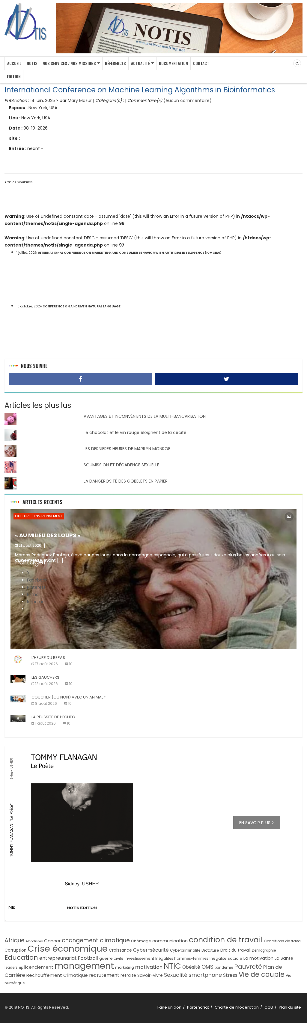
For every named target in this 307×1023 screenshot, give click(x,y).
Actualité (140, 63)
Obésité (191, 967)
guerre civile (111, 958)
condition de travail (226, 940)
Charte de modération (237, 1007)
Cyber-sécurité (151, 950)
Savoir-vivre (150, 975)
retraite (128, 975)
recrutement (104, 975)
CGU (268, 1007)
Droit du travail (235, 950)
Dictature (210, 950)
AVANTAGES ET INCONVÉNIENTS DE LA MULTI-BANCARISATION (145, 416)
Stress (230, 975)
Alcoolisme (34, 941)
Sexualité (175, 975)
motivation (148, 967)
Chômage (141, 941)
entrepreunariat (58, 958)
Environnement (48, 516)
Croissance (120, 950)
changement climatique (96, 940)
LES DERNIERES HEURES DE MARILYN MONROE (127, 449)
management (84, 966)
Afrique (14, 940)
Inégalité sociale (226, 958)
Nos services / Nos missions (69, 63)
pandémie (224, 967)
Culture (23, 516)
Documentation (173, 63)
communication (170, 941)
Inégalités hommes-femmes (181, 958)
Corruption (15, 950)
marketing (124, 967)
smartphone (205, 975)
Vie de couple (262, 974)
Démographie (264, 950)
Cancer (52, 941)
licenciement (38, 967)
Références (115, 63)
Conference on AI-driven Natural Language (82, 306)
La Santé (284, 958)
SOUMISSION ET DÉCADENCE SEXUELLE (121, 465)
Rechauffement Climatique (57, 975)
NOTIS (32, 63)
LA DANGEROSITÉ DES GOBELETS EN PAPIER (126, 481)
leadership (13, 967)
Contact (201, 63)
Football (88, 958)
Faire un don (169, 1007)
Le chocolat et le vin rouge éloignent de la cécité (135, 432)
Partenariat (198, 1007)
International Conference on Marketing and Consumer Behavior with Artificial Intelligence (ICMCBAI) (130, 252)
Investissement (139, 958)
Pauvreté (248, 966)
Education (21, 957)
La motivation (258, 958)
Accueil (14, 63)
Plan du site (290, 1007)
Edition (14, 76)
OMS (207, 967)
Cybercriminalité (185, 950)
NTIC (172, 966)
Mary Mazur (80, 100)
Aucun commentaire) (188, 100)
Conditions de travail (283, 941)
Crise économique (68, 948)
